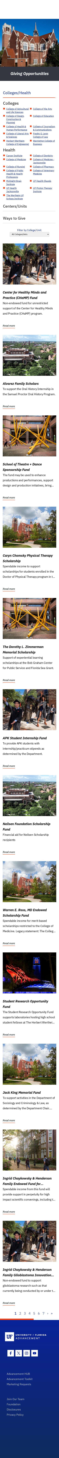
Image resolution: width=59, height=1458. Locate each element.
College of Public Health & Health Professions (14, 173)
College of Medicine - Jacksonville (43, 161)
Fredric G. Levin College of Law (40, 135)
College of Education (43, 116)
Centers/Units (15, 206)
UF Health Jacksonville (12, 190)
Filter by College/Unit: (29, 230)
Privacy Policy (15, 1414)
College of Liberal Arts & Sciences (17, 135)
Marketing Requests (19, 1384)
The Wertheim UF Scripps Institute (15, 197)
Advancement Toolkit (20, 1379)
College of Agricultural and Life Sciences (17, 111)
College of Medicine (16, 159)
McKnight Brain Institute (13, 183)
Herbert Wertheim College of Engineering (17, 143)
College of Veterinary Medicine (43, 172)
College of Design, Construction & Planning (15, 119)
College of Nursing (15, 166)
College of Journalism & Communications (44, 128)
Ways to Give (14, 218)
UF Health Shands (42, 181)
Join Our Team (15, 1399)
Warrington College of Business (44, 143)
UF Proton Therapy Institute (42, 190)
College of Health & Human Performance (16, 128)
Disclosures (14, 1409)
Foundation (13, 1404)
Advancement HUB (18, 1374)
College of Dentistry (43, 155)
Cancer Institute (14, 155)
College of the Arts (42, 109)
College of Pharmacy (43, 166)
